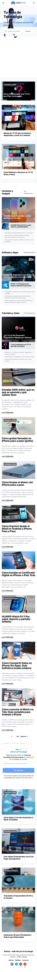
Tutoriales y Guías (10, 85)
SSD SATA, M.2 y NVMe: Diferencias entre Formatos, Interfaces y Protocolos (17, 236)
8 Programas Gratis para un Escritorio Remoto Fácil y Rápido (19, 292)
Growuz (24, 957)
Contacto (25, 960)
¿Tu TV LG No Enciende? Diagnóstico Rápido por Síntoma (18, 336)
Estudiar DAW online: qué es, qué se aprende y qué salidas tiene (18, 392)
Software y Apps (10, 252)
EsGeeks (18, 960)
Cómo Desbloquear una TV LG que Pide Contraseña (17, 95)
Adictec (11, 960)
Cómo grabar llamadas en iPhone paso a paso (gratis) (18, 360)
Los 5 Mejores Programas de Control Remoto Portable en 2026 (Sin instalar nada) (18, 297)
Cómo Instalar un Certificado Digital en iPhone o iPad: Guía (18, 574)
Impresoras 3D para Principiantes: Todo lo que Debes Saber (17, 936)
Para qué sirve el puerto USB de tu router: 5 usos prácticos (19, 240)
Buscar (28, 31)
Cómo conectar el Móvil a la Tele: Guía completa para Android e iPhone (17, 712)
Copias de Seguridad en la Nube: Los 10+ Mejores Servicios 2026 (18, 276)
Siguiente (23, 736)
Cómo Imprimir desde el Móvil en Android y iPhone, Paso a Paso (17, 529)
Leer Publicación (7, 412)
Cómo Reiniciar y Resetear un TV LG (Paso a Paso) (19, 356)
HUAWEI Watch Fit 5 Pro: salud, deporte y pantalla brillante (21, 226)
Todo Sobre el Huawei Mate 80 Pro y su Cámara (19, 233)
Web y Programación (11, 371)
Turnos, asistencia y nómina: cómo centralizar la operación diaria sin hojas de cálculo (19, 301)
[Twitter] (16, 965)
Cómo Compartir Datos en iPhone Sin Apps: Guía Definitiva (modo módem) (17, 665)
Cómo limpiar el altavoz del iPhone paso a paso (17, 483)
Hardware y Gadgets (7, 192)
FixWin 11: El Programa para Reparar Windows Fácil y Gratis (21, 284)
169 (17, 736)
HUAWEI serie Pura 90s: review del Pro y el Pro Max (17, 217)
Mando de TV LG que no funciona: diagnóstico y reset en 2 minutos (17, 134)
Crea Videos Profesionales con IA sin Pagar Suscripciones (18, 858)
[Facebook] (12, 965)
